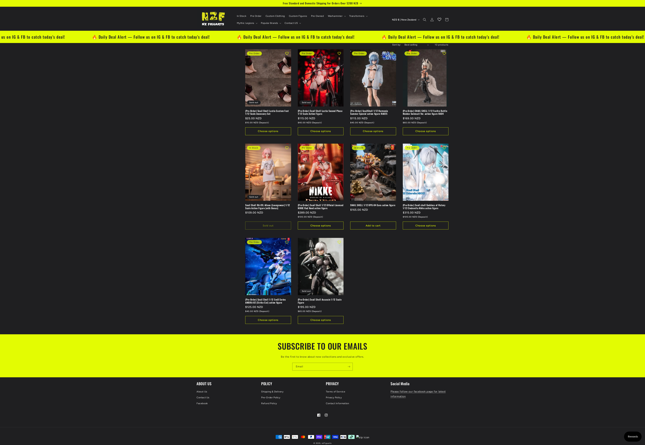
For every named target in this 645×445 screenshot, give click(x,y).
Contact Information (337, 403)
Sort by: (396, 44)
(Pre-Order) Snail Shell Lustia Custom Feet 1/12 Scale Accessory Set (267, 112)
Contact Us (203, 397)
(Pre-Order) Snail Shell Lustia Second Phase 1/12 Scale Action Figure (320, 112)
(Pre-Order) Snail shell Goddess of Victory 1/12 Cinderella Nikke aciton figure (424, 206)
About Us (202, 391)
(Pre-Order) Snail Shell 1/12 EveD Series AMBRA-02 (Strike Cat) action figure (265, 301)
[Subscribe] (349, 367)
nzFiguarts (327, 443)
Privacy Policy (334, 397)
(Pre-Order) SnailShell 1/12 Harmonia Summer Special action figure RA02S (369, 112)
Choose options (268, 131)
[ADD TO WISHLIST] (287, 53)
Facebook (202, 403)
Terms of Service (335, 391)
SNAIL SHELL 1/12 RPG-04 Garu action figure (372, 205)
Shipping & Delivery (272, 391)
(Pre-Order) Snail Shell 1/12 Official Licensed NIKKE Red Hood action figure (320, 206)
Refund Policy (269, 403)
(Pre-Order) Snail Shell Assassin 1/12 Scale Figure (320, 301)
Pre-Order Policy (271, 397)
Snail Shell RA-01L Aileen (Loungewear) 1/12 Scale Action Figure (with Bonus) (267, 206)
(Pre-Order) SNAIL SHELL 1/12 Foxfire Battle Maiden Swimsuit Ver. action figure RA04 (425, 112)
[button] (336, 16)
